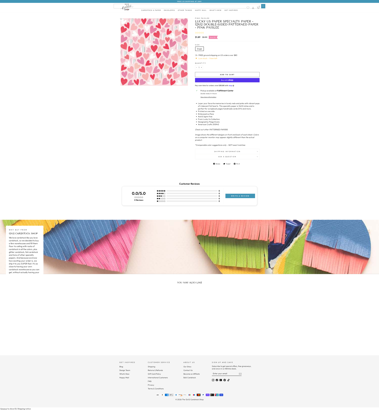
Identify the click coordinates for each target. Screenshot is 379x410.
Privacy (151, 385)
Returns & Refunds (155, 370)
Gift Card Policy (154, 374)
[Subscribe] (240, 373)
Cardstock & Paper (151, 10)
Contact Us (188, 370)
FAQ (149, 381)
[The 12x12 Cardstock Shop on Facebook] (217, 380)
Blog (121, 366)
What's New (216, 10)
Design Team (124, 370)
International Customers (158, 377)
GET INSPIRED (231, 10)
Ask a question (227, 157)
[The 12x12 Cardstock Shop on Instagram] (213, 380)
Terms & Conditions (156, 388)
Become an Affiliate (191, 374)
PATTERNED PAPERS (218, 129)
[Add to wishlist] (121, 19)
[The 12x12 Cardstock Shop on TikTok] (228, 380)
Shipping (151, 366)
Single (199, 49)
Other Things (185, 10)
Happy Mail (124, 377)
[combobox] (189, 6)
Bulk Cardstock (189, 377)
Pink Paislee (202, 18)
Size (197, 45)
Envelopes (169, 10)
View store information (208, 97)
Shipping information (227, 151)
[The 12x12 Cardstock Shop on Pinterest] (224, 380)
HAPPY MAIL (201, 10)
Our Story (187, 366)
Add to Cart (138, 340)
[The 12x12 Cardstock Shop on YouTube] (221, 380)
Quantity (200, 63)
